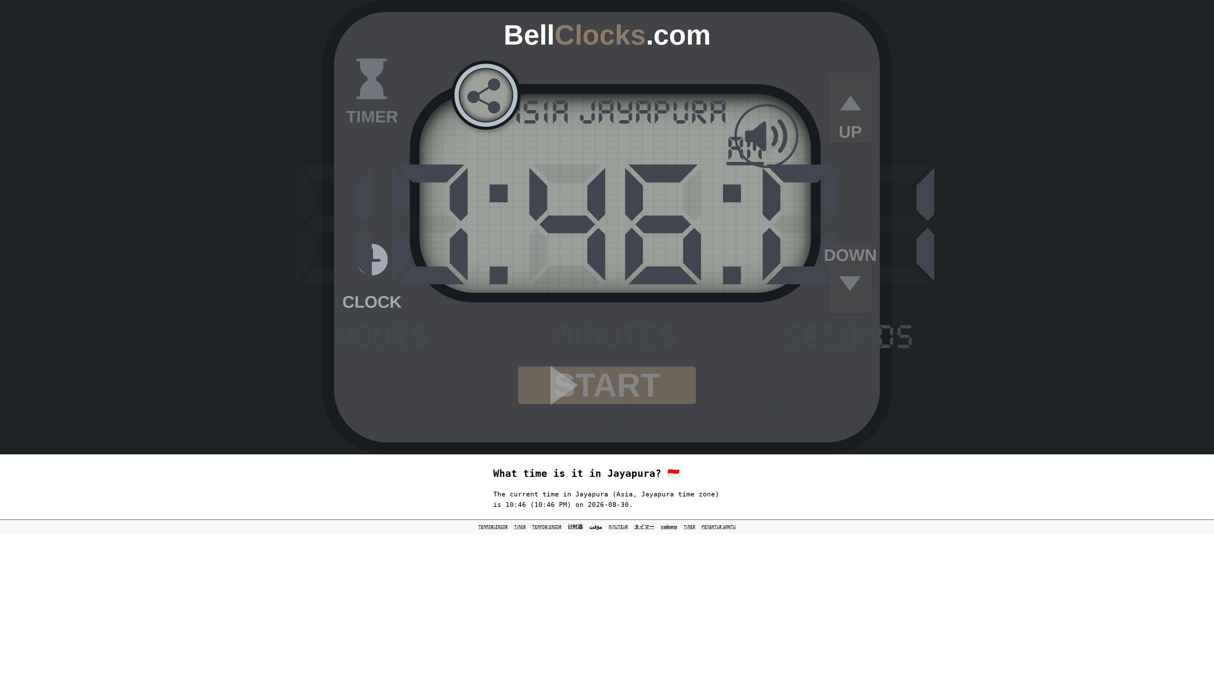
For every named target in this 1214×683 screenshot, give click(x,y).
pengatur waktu (719, 526)
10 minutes (584, 395)
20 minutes (666, 395)
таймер (669, 526)
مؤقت (595, 526)
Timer (689, 526)
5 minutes (501, 395)
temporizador (493, 526)
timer (520, 526)
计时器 (575, 526)
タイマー (644, 526)
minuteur (618, 526)
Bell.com (607, 35)
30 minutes (747, 395)
